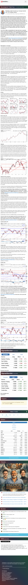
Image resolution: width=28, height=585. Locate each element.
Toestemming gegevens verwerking (8, 579)
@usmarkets (6, 538)
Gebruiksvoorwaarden (6, 574)
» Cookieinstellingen (5, 568)
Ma (2, 414)
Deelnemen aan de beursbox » (14, 534)
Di (6, 414)
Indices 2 (14, 424)
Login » (11, 403)
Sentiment (14, 429)
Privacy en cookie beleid (6, 573)
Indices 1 (14, 422)
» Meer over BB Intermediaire (7, 566)
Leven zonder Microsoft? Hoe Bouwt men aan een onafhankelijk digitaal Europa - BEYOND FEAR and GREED (14, 498)
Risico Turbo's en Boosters (6, 576)
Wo (10, 414)
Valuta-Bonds (14, 427)
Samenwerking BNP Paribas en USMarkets (9, 578)
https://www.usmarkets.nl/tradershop (15, 38)
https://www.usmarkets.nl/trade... (11, 219)
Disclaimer (4, 580)
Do (14, 414)
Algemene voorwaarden (6, 577)
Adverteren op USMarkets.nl (7, 572)
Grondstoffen (14, 425)
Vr (17, 414)
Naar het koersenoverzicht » (14, 457)
